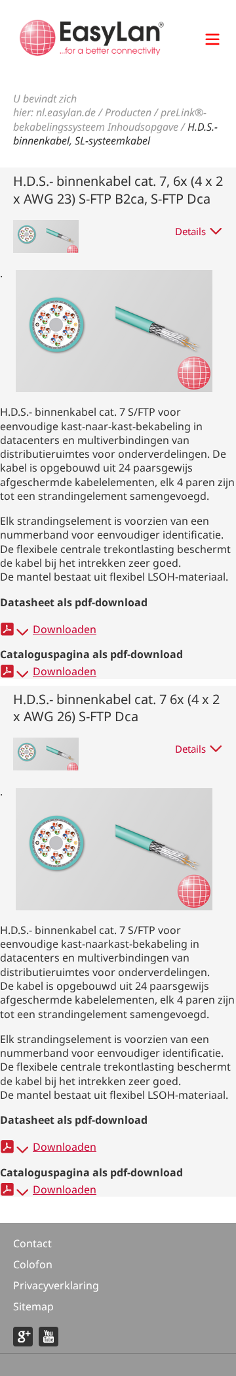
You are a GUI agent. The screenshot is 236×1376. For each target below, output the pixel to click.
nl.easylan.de (66, 112)
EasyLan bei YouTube (48, 1336)
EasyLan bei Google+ (23, 1336)
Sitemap (33, 1306)
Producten (128, 112)
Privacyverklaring (56, 1285)
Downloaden (64, 629)
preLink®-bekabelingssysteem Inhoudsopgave (109, 119)
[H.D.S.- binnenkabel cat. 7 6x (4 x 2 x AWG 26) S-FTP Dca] (114, 906)
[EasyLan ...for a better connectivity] (92, 52)
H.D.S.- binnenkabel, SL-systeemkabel (115, 134)
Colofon (32, 1264)
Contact (32, 1243)
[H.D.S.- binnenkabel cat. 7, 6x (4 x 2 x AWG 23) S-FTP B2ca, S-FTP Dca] (114, 388)
